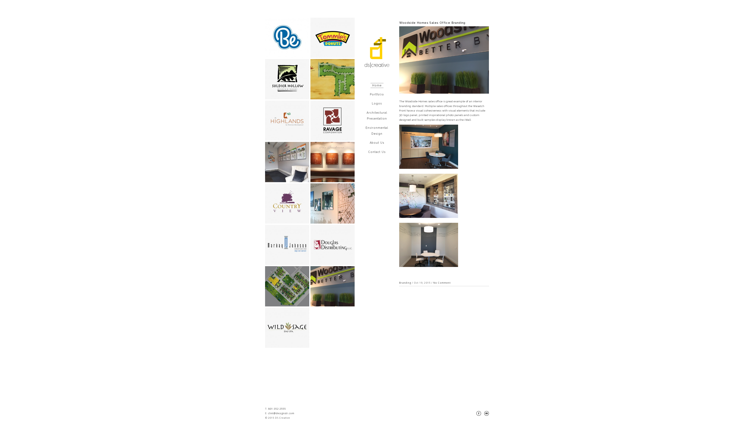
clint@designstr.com (281, 413)
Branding (405, 282)
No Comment (442, 282)
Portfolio (377, 94)
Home (377, 85)
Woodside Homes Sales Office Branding (432, 23)
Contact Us (377, 152)
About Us (377, 142)
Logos (377, 103)
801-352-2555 (277, 408)
